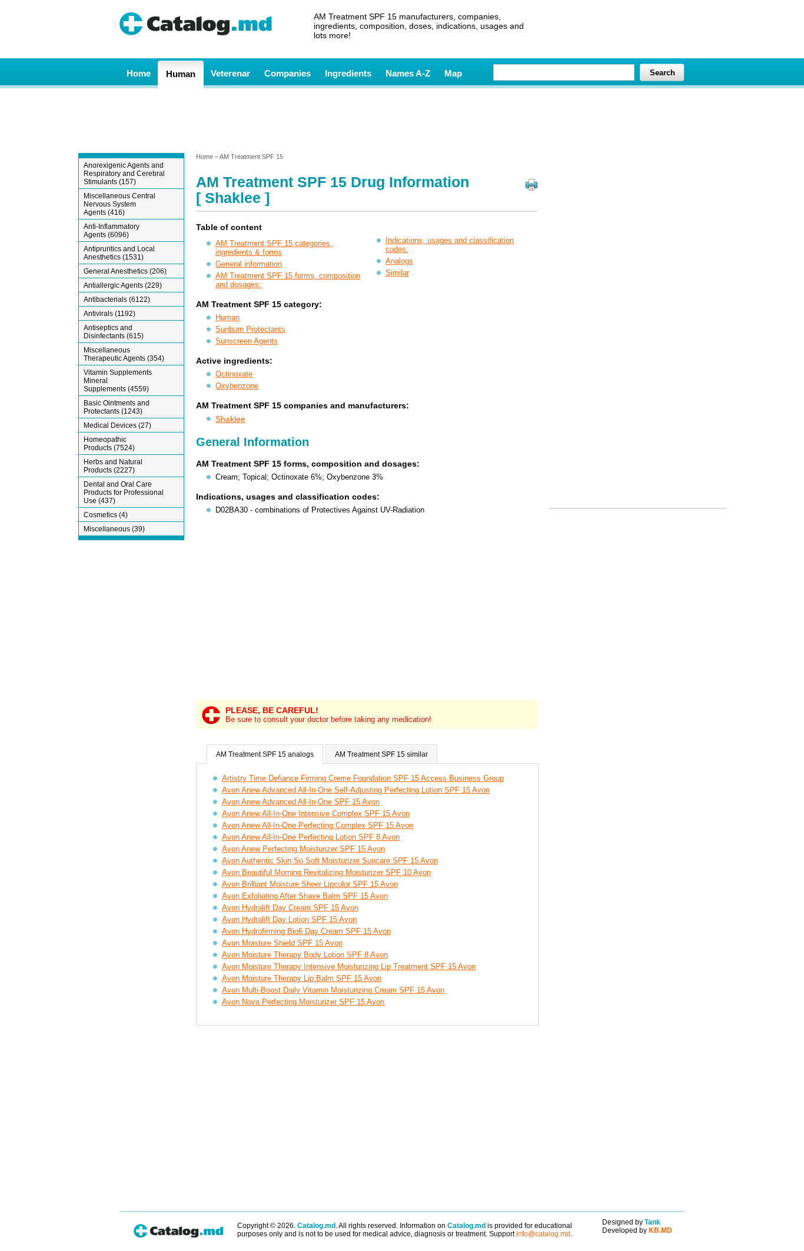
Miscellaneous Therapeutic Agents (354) (124, 354)
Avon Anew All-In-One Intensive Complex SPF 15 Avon (316, 813)
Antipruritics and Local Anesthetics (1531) (119, 253)
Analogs (399, 261)
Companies (287, 73)
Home (139, 73)
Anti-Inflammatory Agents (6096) (111, 230)
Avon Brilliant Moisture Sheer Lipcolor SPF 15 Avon (310, 884)
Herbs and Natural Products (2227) (113, 466)
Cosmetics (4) (106, 515)
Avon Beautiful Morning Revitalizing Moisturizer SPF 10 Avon (326, 872)
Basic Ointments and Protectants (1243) (116, 407)
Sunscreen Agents (246, 341)
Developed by (637, 1230)
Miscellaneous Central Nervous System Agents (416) (119, 204)
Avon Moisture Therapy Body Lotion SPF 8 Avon (305, 954)
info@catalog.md (543, 1234)
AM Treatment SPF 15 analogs (265, 754)
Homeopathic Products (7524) (109, 443)
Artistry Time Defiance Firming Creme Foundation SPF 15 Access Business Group (363, 778)
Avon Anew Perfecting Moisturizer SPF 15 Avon (303, 848)
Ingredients (348, 73)
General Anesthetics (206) (125, 271)
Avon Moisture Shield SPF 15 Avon (282, 943)
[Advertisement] (401, 119)
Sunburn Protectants (250, 329)
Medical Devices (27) (117, 425)
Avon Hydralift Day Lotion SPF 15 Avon (289, 919)
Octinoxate (234, 374)
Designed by (631, 1222)
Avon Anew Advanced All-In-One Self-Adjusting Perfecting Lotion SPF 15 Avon (356, 790)
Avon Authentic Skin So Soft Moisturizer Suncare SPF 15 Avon (330, 860)
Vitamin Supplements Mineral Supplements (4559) (118, 380)
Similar (397, 272)
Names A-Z (408, 73)
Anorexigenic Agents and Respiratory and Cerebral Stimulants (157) (124, 173)
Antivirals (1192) (109, 314)
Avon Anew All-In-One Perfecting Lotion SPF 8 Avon (311, 837)
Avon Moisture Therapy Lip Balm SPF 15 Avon (301, 978)
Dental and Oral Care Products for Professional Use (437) (124, 492)
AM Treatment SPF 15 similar (381, 754)
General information (248, 263)
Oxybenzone (236, 385)
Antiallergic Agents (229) (123, 285)
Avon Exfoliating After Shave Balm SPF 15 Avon (305, 895)
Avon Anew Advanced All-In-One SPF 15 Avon (301, 801)
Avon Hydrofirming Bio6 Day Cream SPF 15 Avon (306, 931)
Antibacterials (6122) (117, 299)
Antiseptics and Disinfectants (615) (114, 332)
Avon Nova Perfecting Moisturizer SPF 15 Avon (303, 1001)
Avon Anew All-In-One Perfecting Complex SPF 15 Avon (317, 825)
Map (453, 73)
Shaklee (230, 419)
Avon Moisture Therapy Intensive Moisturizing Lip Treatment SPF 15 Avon (349, 966)
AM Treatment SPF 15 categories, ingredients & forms (274, 248)
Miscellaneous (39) (114, 529)
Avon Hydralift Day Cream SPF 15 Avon (290, 907)
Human (180, 74)
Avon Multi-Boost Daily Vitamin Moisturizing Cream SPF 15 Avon (333, 990)
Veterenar (230, 73)
